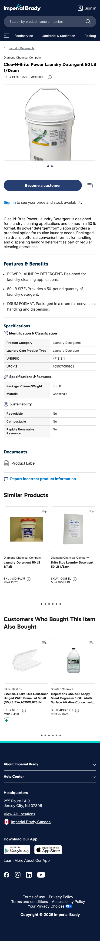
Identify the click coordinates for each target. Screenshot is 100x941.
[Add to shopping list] (44, 511)
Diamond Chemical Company (23, 57)
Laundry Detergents (21, 48)
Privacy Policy (61, 897)
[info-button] (50, 77)
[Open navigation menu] (6, 35)
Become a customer (43, 185)
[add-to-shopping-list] (90, 185)
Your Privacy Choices (46, 906)
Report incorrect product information (43, 478)
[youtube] (41, 875)
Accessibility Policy (68, 901)
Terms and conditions (29, 901)
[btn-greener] (6, 720)
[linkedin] (29, 875)
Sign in (10, 202)
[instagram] (17, 875)
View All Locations (19, 814)
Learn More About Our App (27, 860)
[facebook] (6, 875)
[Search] (88, 21)
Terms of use (34, 897)
